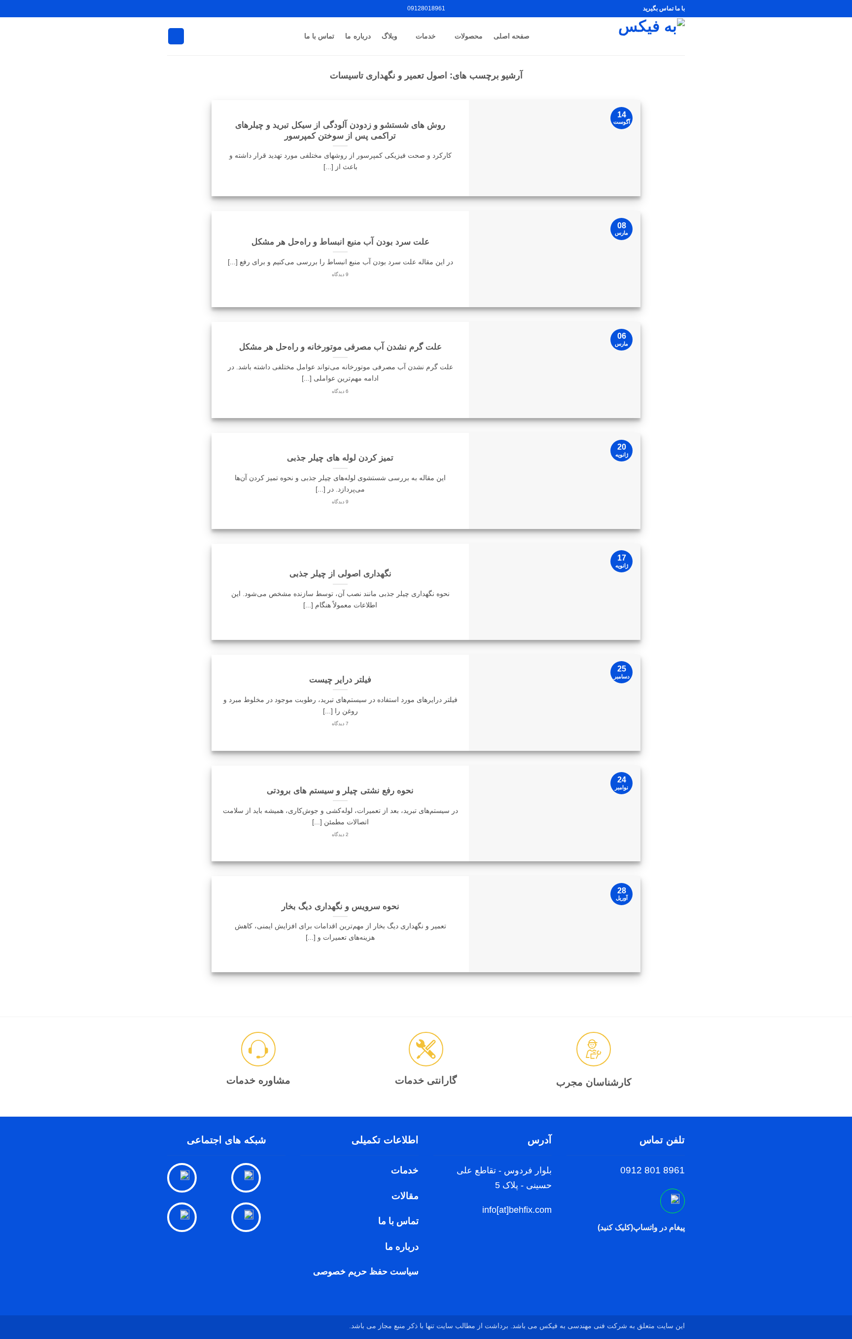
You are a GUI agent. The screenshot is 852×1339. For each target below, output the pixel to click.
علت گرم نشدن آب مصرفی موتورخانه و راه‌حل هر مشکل (340, 347)
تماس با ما (319, 36)
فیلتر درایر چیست (340, 679)
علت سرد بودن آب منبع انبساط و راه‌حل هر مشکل (340, 242)
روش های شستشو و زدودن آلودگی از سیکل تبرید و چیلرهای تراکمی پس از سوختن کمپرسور (340, 130)
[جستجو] (176, 36)
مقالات (405, 1196)
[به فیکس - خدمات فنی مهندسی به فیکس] (614, 36)
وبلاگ (389, 36)
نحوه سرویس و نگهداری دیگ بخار (340, 906)
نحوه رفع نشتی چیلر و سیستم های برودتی (340, 790)
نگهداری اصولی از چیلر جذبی (340, 573)
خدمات (426, 36)
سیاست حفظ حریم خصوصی (366, 1271)
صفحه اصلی (512, 36)
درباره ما (357, 36)
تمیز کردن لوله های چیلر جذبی (340, 457)
